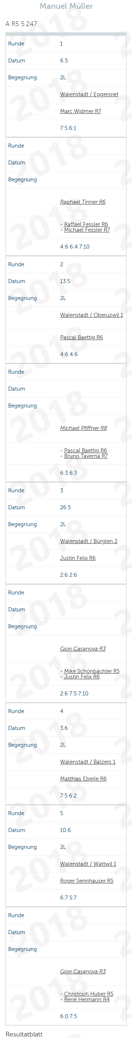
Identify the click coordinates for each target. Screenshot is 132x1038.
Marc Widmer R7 (80, 111)
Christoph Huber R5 (88, 994)
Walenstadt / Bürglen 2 (88, 541)
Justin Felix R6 (78, 558)
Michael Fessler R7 (87, 230)
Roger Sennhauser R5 (86, 881)
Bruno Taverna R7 (86, 456)
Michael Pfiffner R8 (83, 428)
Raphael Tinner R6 (83, 202)
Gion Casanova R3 (83, 649)
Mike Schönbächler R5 (92, 671)
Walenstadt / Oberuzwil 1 (91, 315)
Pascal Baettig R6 (81, 337)
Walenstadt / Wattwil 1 (88, 864)
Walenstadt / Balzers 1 (87, 762)
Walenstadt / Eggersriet (89, 94)
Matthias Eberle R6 (83, 779)
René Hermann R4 (87, 999)
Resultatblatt (24, 1034)
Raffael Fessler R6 (86, 224)
